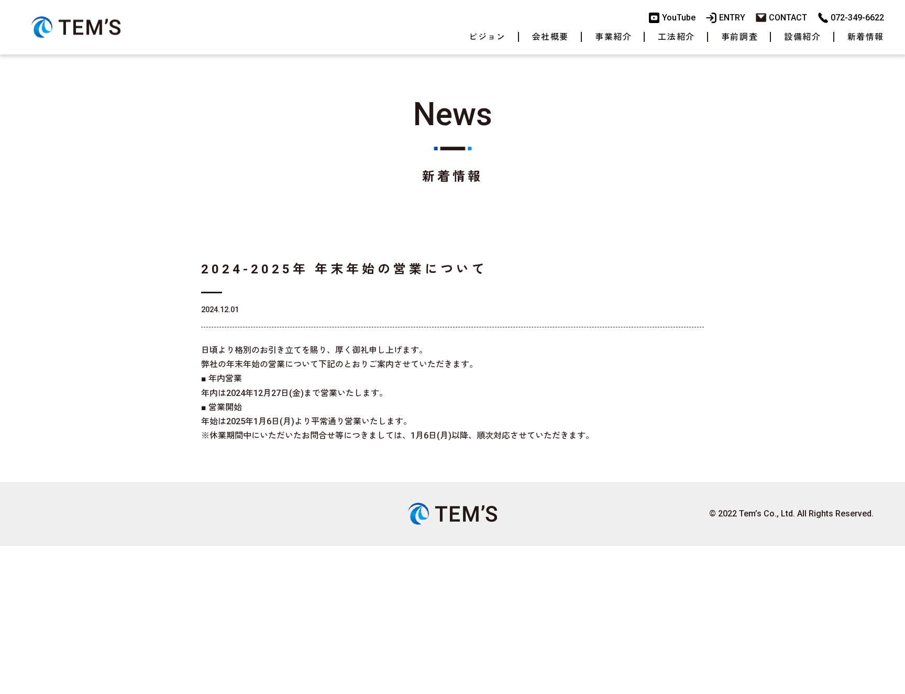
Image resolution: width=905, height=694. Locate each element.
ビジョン (487, 37)
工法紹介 (676, 37)
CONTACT (788, 18)
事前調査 (739, 37)
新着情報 (865, 37)
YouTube (679, 18)
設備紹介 (802, 37)
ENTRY (732, 18)
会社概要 (550, 37)
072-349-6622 (857, 18)
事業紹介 (613, 37)
